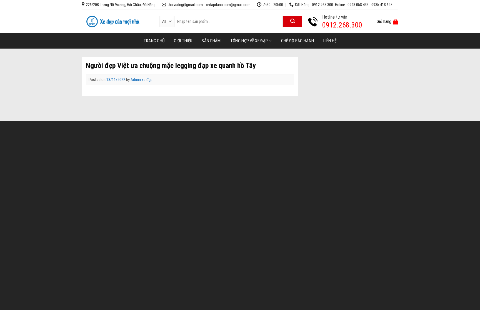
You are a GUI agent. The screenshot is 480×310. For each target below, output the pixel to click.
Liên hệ (329, 40)
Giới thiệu (183, 40)
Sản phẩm (211, 40)
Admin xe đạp (141, 79)
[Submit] (292, 21)
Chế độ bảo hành (297, 40)
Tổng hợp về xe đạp (249, 40)
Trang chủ (154, 40)
